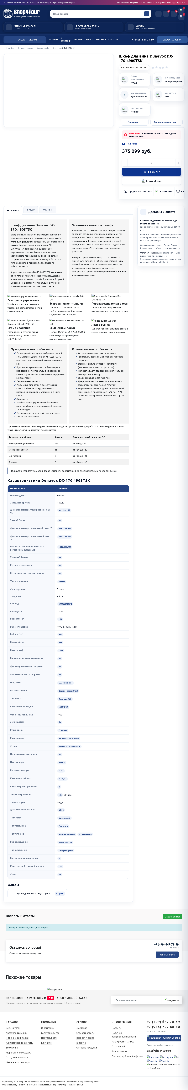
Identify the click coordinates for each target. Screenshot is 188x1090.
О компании (66, 40)
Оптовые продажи (86, 1047)
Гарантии (101, 39)
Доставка (79, 39)
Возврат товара (85, 1037)
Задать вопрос (172, 916)
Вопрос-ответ (119, 1051)
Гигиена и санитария (17, 1037)
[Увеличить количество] (178, 163)
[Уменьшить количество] (124, 163)
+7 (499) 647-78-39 (166, 944)
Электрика (12, 1047)
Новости (116, 1028)
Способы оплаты (85, 1033)
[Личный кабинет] (158, 14)
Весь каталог (13, 1028)
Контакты (113, 39)
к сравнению (166, 191)
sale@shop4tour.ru (159, 1050)
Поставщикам (49, 1037)
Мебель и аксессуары (18, 1062)
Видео (31, 209)
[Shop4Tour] (25, 13)
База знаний (118, 1046)
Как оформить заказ (123, 1041)
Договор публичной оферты (127, 1056)
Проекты (53, 39)
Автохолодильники (16, 1033)
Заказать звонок (172, 39)
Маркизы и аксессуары (18, 1052)
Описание (13, 210)
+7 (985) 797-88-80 (163, 1027)
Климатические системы (19, 1042)
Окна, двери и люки (17, 1057)
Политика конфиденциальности (124, 1034)
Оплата (90, 39)
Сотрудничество (50, 1033)
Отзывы (47, 209)
